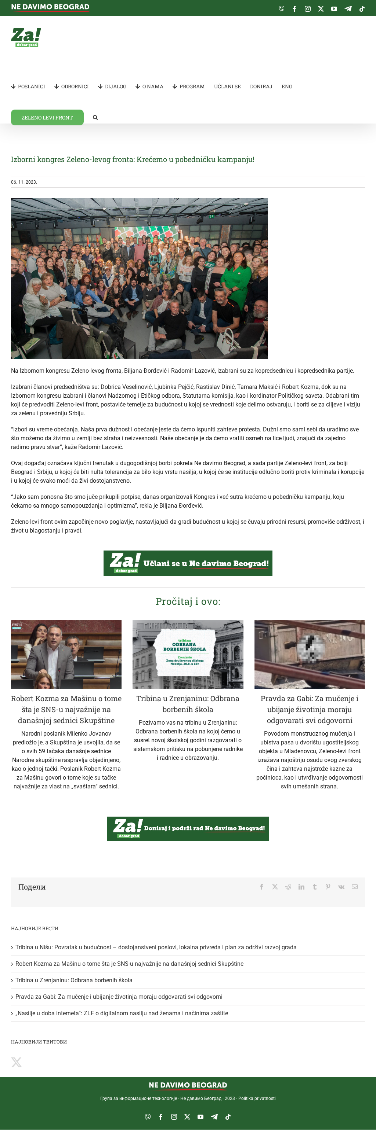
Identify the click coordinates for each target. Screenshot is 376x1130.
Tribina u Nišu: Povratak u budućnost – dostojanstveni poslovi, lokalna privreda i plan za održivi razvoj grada (156, 947)
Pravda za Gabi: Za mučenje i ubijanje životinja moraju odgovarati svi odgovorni (309, 709)
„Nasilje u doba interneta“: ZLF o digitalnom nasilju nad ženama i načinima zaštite (121, 1013)
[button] (95, 117)
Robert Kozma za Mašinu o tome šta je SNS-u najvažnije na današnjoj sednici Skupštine (66, 709)
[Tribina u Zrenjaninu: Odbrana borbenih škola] (188, 654)
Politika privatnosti (257, 1098)
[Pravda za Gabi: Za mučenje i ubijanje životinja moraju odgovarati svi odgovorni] (309, 654)
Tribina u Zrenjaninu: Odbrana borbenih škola (74, 980)
